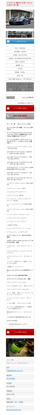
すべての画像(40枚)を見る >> (20, 41)
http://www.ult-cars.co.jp (14, 410)
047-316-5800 (11, 378)
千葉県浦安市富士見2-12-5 (15, 371)
